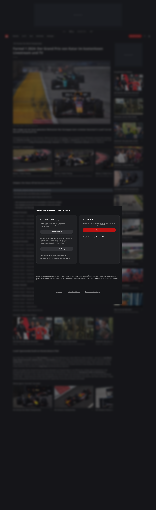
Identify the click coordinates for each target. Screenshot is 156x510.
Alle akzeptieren (56, 231)
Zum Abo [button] (99, 230)
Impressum (59, 292)
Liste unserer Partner (99, 278)
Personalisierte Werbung (56, 249)
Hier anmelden (100, 237)
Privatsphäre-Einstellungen (92, 292)
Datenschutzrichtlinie (74, 292)
